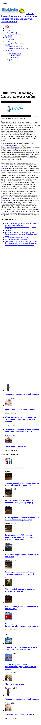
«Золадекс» (8, 230)
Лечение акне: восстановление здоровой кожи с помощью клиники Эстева (21, 224)
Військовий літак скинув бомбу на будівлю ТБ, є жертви (20, 590)
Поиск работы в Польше (15, 447)
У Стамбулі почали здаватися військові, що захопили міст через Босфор (22, 519)
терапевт (4, 168)
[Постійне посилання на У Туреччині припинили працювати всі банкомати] (8, 550)
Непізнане (8, 41)
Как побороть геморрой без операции (17, 237)
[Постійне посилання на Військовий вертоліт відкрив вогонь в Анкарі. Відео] (8, 602)
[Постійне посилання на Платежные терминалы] (8, 464)
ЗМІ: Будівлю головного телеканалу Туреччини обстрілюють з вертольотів (21, 625)
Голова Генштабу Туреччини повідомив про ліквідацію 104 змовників (22, 484)
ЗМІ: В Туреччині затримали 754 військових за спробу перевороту (19, 501)
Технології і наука (15, 34)
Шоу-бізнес (8, 36)
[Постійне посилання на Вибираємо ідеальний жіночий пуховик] (8, 390)
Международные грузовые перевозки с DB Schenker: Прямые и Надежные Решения (21, 419)
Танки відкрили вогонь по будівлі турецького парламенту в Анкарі (19, 573)
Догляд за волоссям (15, 46)
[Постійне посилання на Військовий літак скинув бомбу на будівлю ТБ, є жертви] (8, 585)
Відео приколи (14, 61)
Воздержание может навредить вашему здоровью (21, 241)
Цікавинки (8, 50)
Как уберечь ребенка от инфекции (16, 239)
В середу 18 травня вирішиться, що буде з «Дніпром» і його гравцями (22, 648)
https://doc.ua (12, 198)
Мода (10, 59)
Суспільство (13, 32)
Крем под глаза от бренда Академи (20, 409)
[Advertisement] (20, 75)
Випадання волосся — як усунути (19, 714)
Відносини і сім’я (15, 54)
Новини (7, 30)
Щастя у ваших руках (14, 684)
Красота (7, 45)
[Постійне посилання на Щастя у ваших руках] (8, 680)
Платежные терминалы (15, 468)
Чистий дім (16, 55)
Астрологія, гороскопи (16, 43)
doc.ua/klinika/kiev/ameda (14, 147)
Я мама (11, 39)
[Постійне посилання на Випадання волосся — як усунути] (8, 710)
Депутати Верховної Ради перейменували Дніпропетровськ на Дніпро (20, 666)
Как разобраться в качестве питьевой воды (19, 232)
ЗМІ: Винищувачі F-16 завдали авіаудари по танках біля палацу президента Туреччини (19, 537)
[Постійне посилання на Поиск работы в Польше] (8, 443)
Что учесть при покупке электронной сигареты (21, 243)
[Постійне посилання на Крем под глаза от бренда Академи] (8, 405)
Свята (11, 52)
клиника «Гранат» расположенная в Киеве (19, 245)
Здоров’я (8, 37)
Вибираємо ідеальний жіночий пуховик (22, 394)
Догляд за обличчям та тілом (18, 48)
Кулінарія (16, 57)
